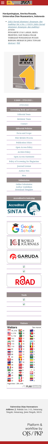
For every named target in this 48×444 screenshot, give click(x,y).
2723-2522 (24, 105)
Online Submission (24, 184)
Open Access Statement (24, 156)
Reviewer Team (24, 119)
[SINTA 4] (24, 215)
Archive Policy (24, 152)
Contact (24, 123)
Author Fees (24, 171)
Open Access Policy (24, 147)
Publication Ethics (24, 142)
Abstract (12, 43)
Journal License (24, 166)
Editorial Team (24, 114)
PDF (18, 43)
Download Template (24, 189)
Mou (24, 175)
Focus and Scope (24, 133)
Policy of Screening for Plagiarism (24, 161)
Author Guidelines (24, 187)
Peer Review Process (24, 138)
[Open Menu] (2, 2)
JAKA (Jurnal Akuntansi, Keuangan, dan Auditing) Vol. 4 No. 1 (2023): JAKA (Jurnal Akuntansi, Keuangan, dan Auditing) (26, 24)
